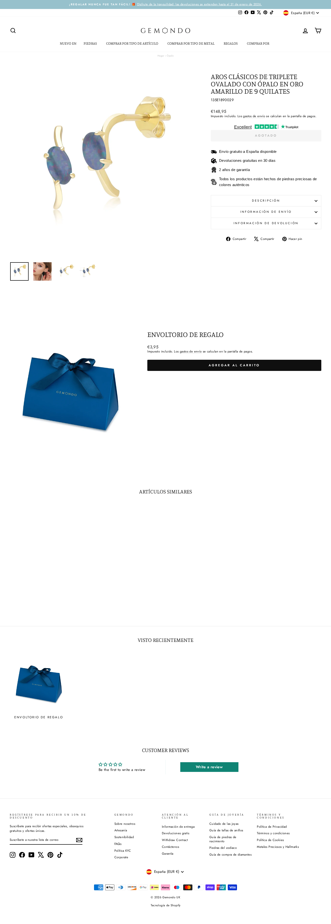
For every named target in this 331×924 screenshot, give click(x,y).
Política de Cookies (270, 840)
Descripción (266, 200)
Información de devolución (266, 223)
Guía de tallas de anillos (226, 830)
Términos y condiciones (273, 833)
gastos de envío (254, 116)
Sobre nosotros (124, 823)
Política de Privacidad (272, 826)
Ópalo (170, 55)
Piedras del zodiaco (223, 847)
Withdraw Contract (175, 840)
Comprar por (258, 43)
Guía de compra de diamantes (230, 854)
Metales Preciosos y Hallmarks (278, 846)
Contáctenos (170, 846)
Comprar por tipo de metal (191, 43)
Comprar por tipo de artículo (132, 43)
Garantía (167, 853)
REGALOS (231, 43)
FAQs (118, 844)
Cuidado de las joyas (224, 823)
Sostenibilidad (124, 837)
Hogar (161, 55)
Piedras (91, 43)
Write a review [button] (209, 767)
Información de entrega (178, 826)
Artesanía (120, 830)
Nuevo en (68, 43)
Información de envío (266, 212)
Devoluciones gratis (175, 833)
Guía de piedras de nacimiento (222, 839)
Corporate (121, 857)
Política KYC (122, 850)
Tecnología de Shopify (166, 905)
